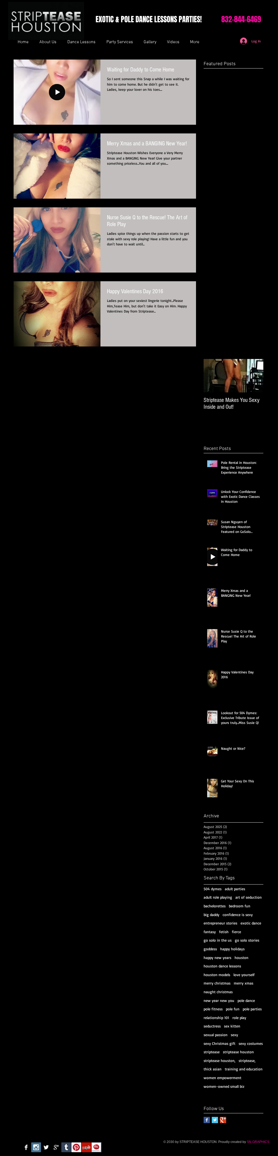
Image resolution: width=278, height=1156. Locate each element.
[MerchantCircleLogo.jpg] (96, 1147)
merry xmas (243, 983)
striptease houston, (219, 1060)
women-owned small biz (224, 1086)
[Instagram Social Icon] (36, 1147)
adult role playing (218, 897)
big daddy (211, 914)
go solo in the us (218, 940)
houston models (217, 974)
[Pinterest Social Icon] (76, 1147)
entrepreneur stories (220, 923)
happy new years (217, 957)
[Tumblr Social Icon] (66, 1147)
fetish (224, 931)
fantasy (210, 931)
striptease (212, 1051)
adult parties (235, 888)
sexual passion (216, 1034)
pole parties (252, 1009)
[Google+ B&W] (56, 1147)
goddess (210, 948)
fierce (236, 931)
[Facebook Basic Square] (207, 1120)
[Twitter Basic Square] (215, 1120)
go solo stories (247, 940)
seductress (212, 1026)
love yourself (244, 974)
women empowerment (222, 1077)
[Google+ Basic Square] (223, 1120)
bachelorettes (215, 906)
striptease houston (238, 1051)
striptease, (247, 1060)
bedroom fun (239, 906)
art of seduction (248, 897)
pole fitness (213, 1009)
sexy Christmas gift (219, 1043)
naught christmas (218, 991)
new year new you (219, 1000)
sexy (234, 1034)
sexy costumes (251, 1043)
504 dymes (213, 888)
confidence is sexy (238, 914)
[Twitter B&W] (46, 1147)
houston (241, 957)
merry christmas (217, 983)
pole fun (232, 1009)
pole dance (246, 1000)
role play (239, 1017)
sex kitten (232, 1026)
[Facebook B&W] (26, 1147)
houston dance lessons (222, 966)
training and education (244, 1069)
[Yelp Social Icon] (86, 1147)
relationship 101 (216, 1017)
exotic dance (251, 923)
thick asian (213, 1069)
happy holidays (232, 948)
